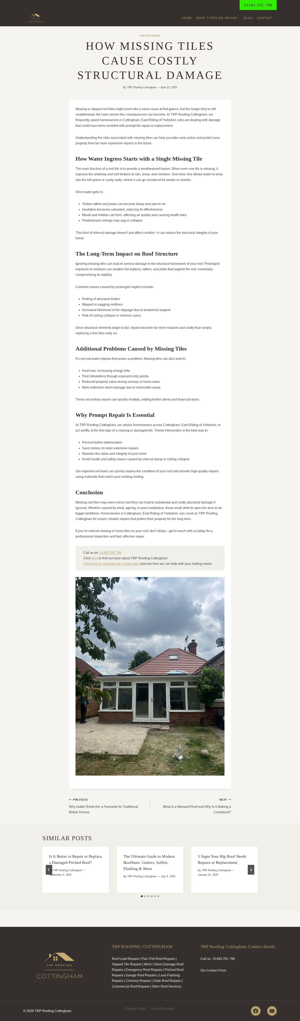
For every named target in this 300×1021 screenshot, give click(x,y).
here (95, 558)
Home (187, 18)
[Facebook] (255, 1011)
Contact (265, 18)
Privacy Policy (136, 1008)
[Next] (251, 870)
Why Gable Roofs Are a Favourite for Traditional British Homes (103, 806)
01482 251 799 (258, 5)
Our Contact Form (213, 970)
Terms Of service (162, 1008)
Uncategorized (149, 35)
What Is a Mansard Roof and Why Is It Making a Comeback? (197, 806)
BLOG (248, 18)
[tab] (142, 896)
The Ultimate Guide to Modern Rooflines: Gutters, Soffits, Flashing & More (149, 862)
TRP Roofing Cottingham (142, 87)
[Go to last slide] (49, 870)
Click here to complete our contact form (111, 563)
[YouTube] (272, 1011)
